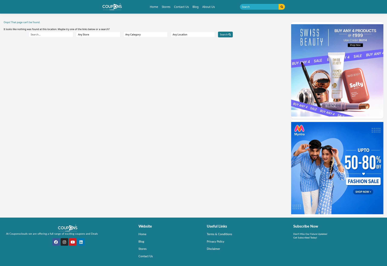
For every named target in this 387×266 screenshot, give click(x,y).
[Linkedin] (81, 242)
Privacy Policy (215, 241)
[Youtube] (72, 242)
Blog (195, 7)
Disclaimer (213, 249)
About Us (208, 7)
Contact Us (181, 7)
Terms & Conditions (219, 234)
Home (154, 7)
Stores (166, 7)
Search (224, 34)
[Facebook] (56, 242)
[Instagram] (64, 242)
